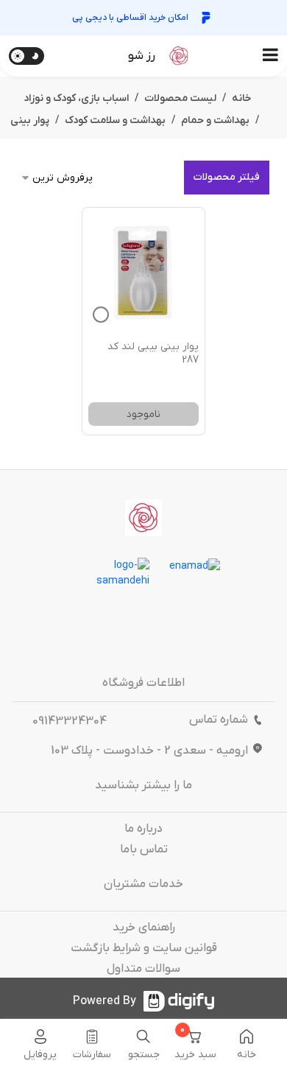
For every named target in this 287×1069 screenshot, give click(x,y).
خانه (242, 98)
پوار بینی (29, 120)
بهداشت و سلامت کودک (115, 120)
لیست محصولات (180, 98)
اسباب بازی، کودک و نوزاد (76, 98)
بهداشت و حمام (215, 120)
